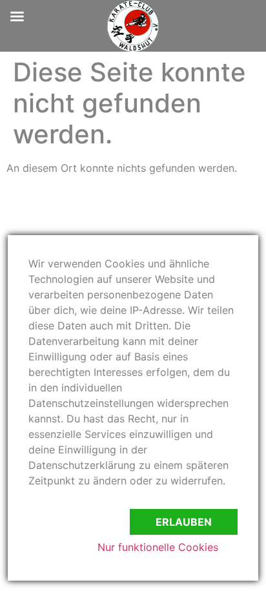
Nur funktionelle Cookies (157, 547)
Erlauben (184, 521)
